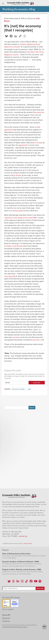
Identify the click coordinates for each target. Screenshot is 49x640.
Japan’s (9, 246)
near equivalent (10, 276)
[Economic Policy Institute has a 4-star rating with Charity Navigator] (15, 603)
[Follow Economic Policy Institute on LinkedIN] (18, 582)
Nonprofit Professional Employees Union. (14, 627)
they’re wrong (36, 142)
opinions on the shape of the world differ (21, 218)
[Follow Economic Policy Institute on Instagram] (22, 582)
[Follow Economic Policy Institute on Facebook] (31, 582)
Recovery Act (38, 112)
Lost (14, 246)
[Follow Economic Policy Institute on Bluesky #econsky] (9, 582)
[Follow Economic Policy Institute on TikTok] (26, 582)
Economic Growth (18, 389)
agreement (23, 145)
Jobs (29, 389)
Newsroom (6, 618)
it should (17, 175)
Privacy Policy (28, 543)
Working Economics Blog (18, 9)
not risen (16, 337)
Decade (20, 246)
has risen (36, 340)
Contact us (6, 621)
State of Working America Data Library (16, 554)
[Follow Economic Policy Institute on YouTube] (35, 582)
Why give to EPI (7, 597)
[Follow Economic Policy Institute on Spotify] (40, 582)
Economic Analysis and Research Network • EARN (20, 562)
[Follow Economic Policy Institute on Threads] (13, 582)
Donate (17, 597)
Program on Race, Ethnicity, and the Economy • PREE (21, 570)
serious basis (18, 211)
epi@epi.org (23, 536)
